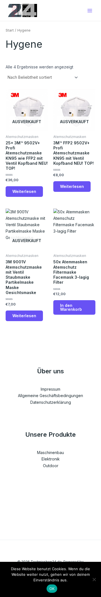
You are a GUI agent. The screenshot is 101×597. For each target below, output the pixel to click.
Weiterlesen (24, 191)
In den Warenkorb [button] (71, 307)
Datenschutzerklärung (50, 402)
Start (10, 30)
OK (52, 588)
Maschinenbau (50, 452)
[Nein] (94, 579)
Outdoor (50, 465)
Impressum (50, 389)
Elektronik (51, 459)
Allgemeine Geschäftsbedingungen (50, 395)
